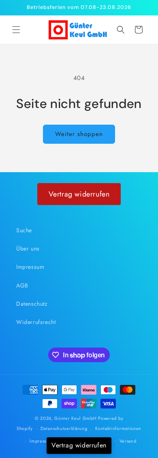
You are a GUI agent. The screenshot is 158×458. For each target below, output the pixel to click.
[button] (16, 30)
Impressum (30, 267)
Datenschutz (31, 304)
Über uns (28, 248)
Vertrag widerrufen (79, 194)
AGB (22, 285)
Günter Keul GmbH (75, 418)
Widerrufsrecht (36, 322)
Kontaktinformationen (118, 428)
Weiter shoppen (79, 134)
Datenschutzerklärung (64, 428)
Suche (24, 230)
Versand (128, 441)
